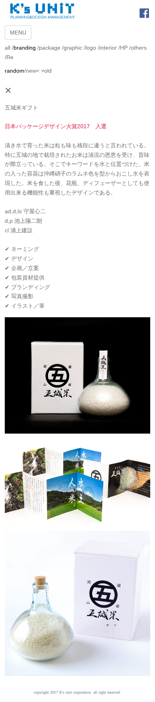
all (7, 47)
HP (124, 47)
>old (46, 71)
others (139, 47)
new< (32, 71)
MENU (18, 32)
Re (10, 57)
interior (108, 47)
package (49, 47)
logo (90, 47)
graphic (73, 47)
